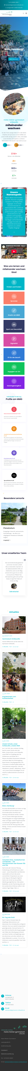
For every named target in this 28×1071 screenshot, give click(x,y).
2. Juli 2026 (5, 802)
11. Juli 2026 (6, 693)
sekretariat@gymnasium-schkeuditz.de (15, 1010)
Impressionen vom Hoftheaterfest (9, 697)
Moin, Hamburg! (8, 806)
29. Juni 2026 (6, 914)
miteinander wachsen (14, 126)
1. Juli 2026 (5, 857)
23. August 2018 (7, 636)
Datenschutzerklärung (7, 1054)
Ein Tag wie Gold (8, 917)
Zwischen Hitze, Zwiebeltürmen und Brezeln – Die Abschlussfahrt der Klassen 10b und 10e (13, 862)
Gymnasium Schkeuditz (11, 639)
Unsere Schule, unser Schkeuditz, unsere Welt (11, 745)
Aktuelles (5, 646)
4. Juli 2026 (5, 741)
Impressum (4, 1050)
